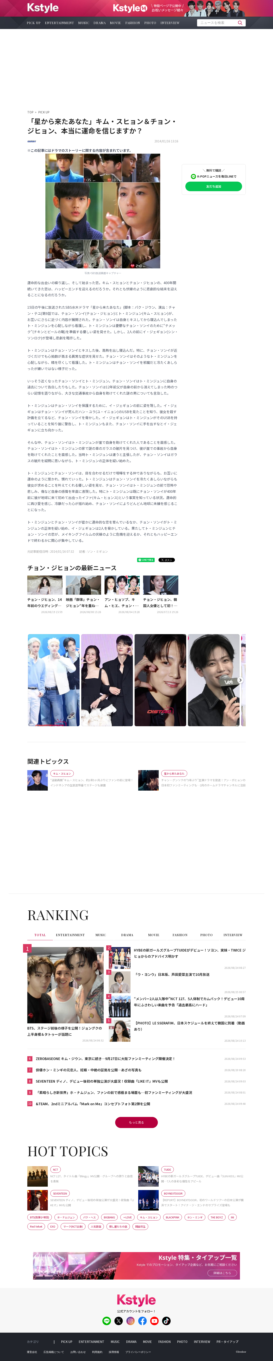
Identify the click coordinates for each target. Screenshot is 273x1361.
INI (232, 1217)
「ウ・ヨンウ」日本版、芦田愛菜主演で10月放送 (171, 974)
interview (170, 23)
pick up (34, 23)
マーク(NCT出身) (73, 1226)
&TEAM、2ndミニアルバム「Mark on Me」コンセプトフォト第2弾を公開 (93, 1103)
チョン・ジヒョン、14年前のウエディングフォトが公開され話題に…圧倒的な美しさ (44, 603)
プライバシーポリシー (138, 1352)
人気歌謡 (96, 1226)
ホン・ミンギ (195, 1217)
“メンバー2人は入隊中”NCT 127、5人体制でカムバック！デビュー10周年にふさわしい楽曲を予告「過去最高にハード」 (189, 1001)
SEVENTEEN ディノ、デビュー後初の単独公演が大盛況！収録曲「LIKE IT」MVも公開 (102, 1081)
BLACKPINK (172, 1217)
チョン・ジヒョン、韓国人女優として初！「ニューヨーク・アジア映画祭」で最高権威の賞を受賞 (160, 603)
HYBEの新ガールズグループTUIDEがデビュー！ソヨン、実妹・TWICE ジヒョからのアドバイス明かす (190, 953)
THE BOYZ (217, 1217)
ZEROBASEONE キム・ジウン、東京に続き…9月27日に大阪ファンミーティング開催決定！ (106, 1058)
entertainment (59, 23)
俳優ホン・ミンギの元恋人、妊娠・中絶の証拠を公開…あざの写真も (89, 1069)
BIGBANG (109, 1217)
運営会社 (32, 1352)
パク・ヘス (89, 1217)
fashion (132, 23)
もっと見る (136, 1122)
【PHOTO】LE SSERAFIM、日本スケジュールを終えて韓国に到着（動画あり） (189, 1026)
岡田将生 (140, 1226)
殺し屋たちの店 (118, 1226)
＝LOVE (127, 1217)
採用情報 (114, 1352)
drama (100, 23)
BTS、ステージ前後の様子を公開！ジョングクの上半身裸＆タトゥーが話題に (64, 1031)
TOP (30, 112)
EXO (52, 1226)
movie (115, 23)
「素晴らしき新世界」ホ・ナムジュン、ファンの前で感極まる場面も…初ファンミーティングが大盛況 (114, 1092)
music (83, 23)
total (40, 935)
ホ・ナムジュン (66, 1217)
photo (150, 23)
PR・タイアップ (227, 1341)
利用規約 (97, 1352)
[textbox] (221, 22)
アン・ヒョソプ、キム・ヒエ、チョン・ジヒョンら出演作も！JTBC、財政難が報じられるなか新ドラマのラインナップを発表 (122, 603)
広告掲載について (54, 1352)
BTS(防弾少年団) (39, 1217)
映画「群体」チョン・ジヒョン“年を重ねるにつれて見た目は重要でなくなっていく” (83, 603)
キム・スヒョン (149, 1217)
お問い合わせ (78, 1352)
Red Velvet (36, 1226)
